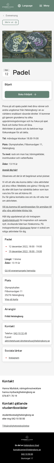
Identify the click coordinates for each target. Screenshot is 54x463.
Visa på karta (11, 299)
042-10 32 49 (20, 333)
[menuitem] (10, 23)
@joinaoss (25, 227)
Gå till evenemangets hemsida (20, 270)
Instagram (14, 357)
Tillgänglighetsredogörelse (15, 426)
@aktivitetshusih (10, 220)
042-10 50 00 (27, 454)
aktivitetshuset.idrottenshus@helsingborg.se (27, 341)
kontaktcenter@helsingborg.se (27, 449)
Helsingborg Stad (31, 445)
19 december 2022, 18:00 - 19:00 (25, 251)
